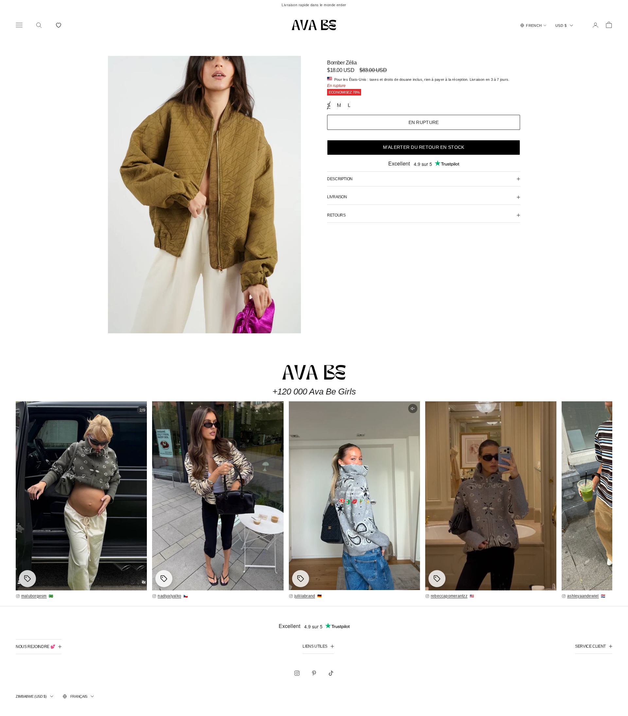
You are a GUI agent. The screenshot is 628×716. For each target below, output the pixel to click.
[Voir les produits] (27, 578)
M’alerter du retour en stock (423, 147)
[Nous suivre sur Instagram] (297, 673)
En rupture (424, 122)
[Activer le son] (412, 408)
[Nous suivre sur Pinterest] (314, 673)
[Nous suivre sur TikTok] (331, 673)
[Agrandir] (81, 495)
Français (78, 696)
